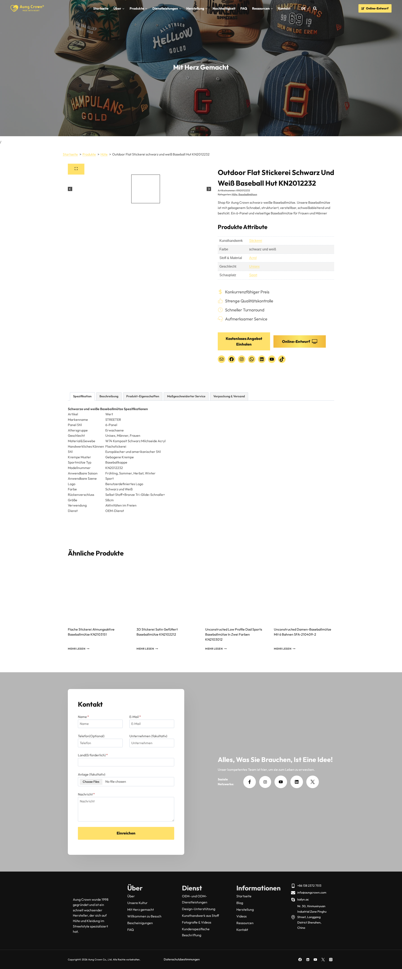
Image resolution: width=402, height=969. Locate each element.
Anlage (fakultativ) (91, 774)
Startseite (100, 8)
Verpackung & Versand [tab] (229, 396)
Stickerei (255, 240)
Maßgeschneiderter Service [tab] (186, 396)
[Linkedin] (307, 959)
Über (131, 896)
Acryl (253, 258)
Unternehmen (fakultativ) (148, 736)
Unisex (254, 266)
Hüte (234, 194)
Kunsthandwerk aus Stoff (200, 915)
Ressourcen (245, 923)
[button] (76, 189)
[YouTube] (315, 959)
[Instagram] (330, 959)
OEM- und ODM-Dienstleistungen (194, 899)
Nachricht (86, 794)
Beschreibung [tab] (108, 396)
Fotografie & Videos (196, 922)
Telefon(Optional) (91, 736)
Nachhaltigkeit (224, 8)
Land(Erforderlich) (93, 755)
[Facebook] (300, 959)
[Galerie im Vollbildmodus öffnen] (76, 169)
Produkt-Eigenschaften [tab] (142, 396)
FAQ (243, 8)
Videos (241, 916)
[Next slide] (209, 189)
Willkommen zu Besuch (144, 916)
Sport (253, 275)
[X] (323, 959)
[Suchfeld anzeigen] (315, 8)
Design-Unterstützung (198, 909)
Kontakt (284, 8)
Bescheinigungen (140, 923)
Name (83, 717)
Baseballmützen (247, 194)
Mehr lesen (76, 648)
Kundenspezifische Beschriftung (196, 932)
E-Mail (135, 717)
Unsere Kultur (137, 903)
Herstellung (245, 909)
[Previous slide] (70, 189)
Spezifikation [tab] (82, 396)
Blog (239, 903)
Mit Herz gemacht (140, 909)
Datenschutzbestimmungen (182, 959)
